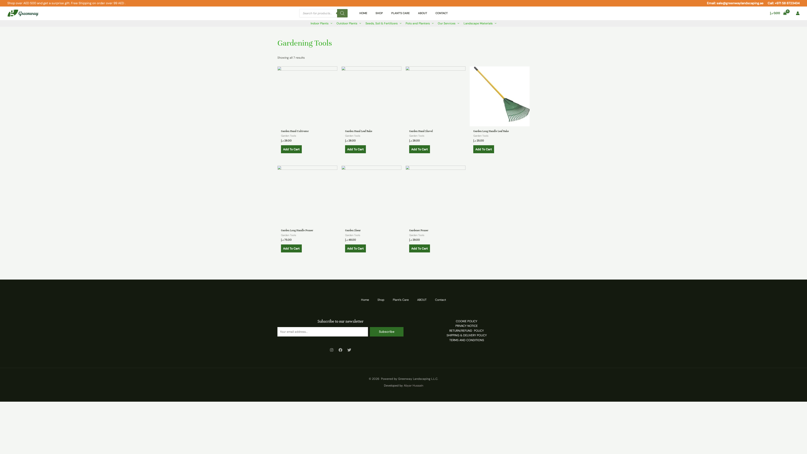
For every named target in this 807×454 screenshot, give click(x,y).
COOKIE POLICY (466, 321)
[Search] (342, 13)
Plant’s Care (401, 300)
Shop (380, 300)
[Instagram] (332, 350)
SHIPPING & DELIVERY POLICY (467, 335)
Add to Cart (291, 149)
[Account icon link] (798, 13)
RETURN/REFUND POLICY (466, 331)
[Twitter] (349, 350)
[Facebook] (340, 350)
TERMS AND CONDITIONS (466, 340)
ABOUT (422, 300)
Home (365, 300)
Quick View (307, 123)
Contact (440, 300)
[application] (330, 23)
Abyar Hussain (413, 385)
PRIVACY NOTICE (466, 326)
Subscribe (386, 332)
